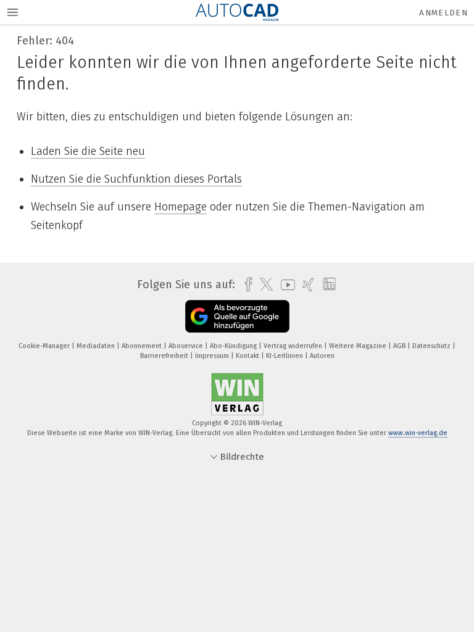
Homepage (180, 207)
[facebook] (245, 284)
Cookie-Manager (45, 346)
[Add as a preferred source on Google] (237, 316)
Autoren (322, 356)
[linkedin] (326, 284)
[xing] (305, 285)
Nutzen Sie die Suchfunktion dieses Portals (136, 179)
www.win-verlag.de (417, 433)
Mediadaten (97, 346)
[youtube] (285, 285)
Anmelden (443, 12)
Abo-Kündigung (234, 346)
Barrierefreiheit (165, 356)
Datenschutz (432, 346)
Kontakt (248, 356)
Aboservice (186, 346)
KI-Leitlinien (285, 356)
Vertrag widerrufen (294, 346)
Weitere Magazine (358, 346)
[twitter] (263, 284)
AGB (400, 346)
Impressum (213, 356)
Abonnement (143, 346)
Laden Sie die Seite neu (88, 151)
